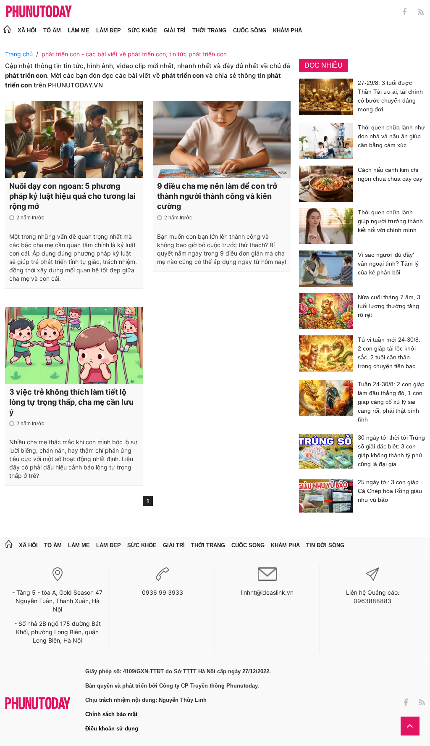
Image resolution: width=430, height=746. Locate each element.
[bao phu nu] (39, 12)
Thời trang (209, 30)
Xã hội (27, 30)
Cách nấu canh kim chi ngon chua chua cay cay (390, 174)
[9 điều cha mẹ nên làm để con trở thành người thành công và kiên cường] (222, 139)
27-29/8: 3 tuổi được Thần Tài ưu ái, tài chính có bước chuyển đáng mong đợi (390, 96)
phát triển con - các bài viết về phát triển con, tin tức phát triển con (134, 54)
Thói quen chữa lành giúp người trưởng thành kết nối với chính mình (390, 221)
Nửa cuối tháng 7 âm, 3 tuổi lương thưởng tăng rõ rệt (389, 306)
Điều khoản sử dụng (111, 728)
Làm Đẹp (108, 30)
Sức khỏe (142, 30)
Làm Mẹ (78, 30)
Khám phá (287, 30)
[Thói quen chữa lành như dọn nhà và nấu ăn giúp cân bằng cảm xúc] (326, 141)
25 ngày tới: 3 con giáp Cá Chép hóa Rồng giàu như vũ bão (390, 491)
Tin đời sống (325, 545)
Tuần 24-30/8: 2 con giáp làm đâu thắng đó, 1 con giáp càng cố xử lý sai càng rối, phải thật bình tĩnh (391, 402)
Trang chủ (19, 54)
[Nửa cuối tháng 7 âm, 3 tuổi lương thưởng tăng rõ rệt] (326, 311)
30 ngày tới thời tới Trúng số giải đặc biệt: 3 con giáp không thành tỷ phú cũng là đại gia (391, 450)
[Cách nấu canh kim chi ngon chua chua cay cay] (326, 184)
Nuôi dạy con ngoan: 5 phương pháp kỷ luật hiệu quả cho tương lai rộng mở (72, 196)
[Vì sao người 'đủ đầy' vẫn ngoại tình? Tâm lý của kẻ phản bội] (326, 268)
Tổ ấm (52, 30)
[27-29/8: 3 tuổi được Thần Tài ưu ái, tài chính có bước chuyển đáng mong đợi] (326, 98)
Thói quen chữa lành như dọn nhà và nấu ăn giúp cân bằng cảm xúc (391, 136)
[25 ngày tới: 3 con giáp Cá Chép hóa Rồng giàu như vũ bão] (326, 496)
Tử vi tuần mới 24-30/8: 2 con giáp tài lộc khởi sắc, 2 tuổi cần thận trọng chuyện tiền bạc (389, 352)
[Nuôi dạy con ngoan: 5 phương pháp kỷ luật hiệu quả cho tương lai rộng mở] (74, 139)
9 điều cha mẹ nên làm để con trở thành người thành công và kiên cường (217, 196)
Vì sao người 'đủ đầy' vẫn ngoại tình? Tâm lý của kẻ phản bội (388, 263)
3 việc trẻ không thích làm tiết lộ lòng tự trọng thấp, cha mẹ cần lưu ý (71, 401)
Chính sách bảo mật (111, 714)
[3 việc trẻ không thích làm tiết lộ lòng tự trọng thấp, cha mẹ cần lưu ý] (74, 345)
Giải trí (175, 30)
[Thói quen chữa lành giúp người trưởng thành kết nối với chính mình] (326, 226)
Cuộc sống (249, 30)
